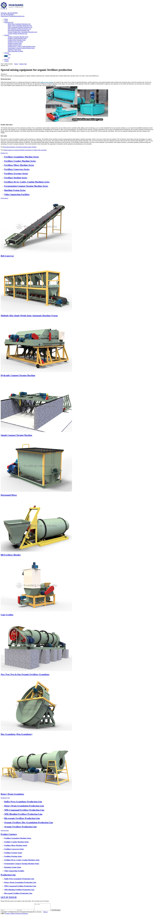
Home (6, 19)
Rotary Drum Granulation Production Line (20, 25)
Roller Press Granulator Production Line (19, 24)
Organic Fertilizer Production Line (17, 33)
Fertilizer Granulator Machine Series (18, 37)
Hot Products (4, 198)
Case (9, 54)
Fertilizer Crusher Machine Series (17, 38)
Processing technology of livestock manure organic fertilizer (20, 147)
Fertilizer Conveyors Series (15, 41)
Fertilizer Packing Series (14, 45)
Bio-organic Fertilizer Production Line (18, 30)
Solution (6, 53)
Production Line (8, 22)
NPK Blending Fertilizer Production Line (19, 29)
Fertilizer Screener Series (15, 43)
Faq (9, 57)
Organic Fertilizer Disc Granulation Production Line (22, 32)
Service (6, 59)
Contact (6, 61)
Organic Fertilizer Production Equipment (16, 913)
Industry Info (23, 64)
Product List (4, 153)
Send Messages (56, 910)
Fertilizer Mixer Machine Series (17, 40)
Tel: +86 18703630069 (7, 14)
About (6, 20)
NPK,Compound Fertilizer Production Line (20, 27)
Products (6, 35)
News (6, 56)
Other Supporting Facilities (15, 51)
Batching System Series (14, 49)
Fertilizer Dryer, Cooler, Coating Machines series (21, 46)
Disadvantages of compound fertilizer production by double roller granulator (25, 150)
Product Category (9, 834)
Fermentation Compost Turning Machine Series (21, 48)
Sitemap (45, 912)
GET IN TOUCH (8, 897)
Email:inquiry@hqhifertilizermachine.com (12, 16)
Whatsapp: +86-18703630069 (9, 13)
